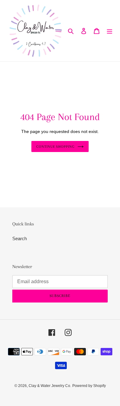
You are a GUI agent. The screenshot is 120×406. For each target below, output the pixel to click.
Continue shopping (55, 146)
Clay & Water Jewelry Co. (50, 386)
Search (19, 238)
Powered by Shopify (89, 386)
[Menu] (109, 30)
